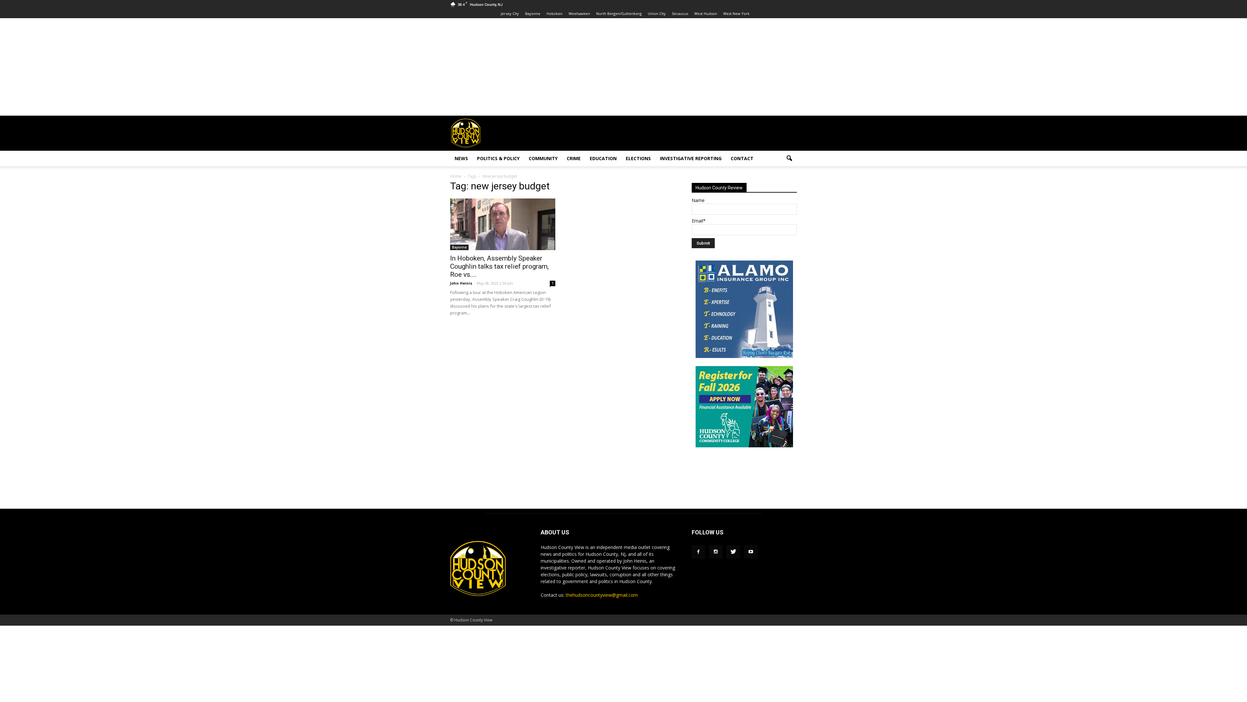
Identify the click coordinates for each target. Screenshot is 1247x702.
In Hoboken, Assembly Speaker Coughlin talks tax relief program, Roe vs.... (499, 266)
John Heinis (461, 283)
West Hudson (705, 13)
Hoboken (554, 13)
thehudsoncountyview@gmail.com (602, 595)
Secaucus (680, 13)
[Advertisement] (623, 66)
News (461, 158)
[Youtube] (750, 551)
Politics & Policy (498, 158)
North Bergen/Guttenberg (619, 13)
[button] (789, 158)
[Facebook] (698, 551)
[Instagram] (715, 551)
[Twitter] (733, 551)
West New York (736, 13)
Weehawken (579, 13)
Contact (742, 158)
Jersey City (510, 13)
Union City (657, 13)
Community (543, 158)
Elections (638, 158)
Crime (574, 158)
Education (603, 158)
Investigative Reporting (691, 158)
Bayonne (532, 13)
